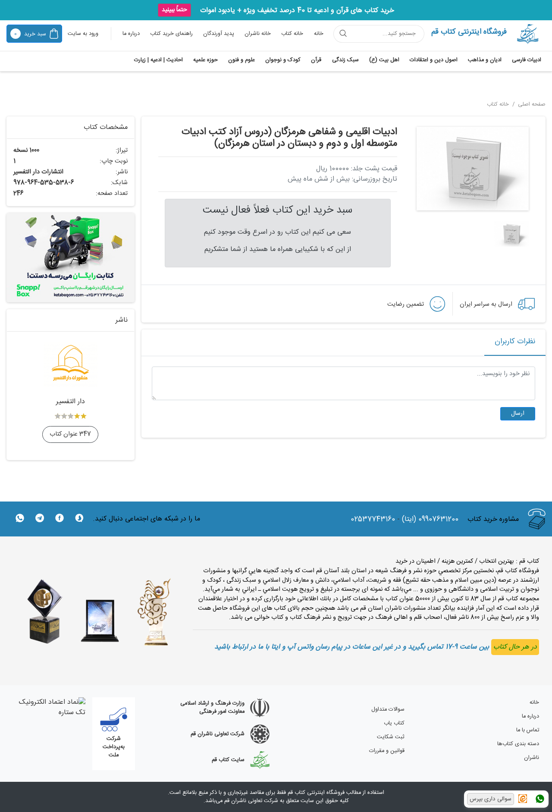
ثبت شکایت (391, 737)
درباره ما (131, 33)
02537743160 (373, 519)
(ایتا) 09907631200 (430, 519)
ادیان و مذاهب (485, 60)
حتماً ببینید (174, 10)
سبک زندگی (345, 60)
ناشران (531, 757)
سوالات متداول (388, 709)
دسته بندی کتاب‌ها (518, 744)
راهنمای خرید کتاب (171, 33)
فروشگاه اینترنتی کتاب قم (469, 32)
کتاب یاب (394, 723)
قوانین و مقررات (387, 751)
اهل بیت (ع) (384, 60)
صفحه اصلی (531, 104)
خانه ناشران (258, 33)
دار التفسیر (70, 402)
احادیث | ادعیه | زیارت (158, 60)
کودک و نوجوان (283, 60)
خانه (318, 33)
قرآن (316, 60)
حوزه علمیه (205, 60)
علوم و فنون (241, 60)
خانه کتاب (292, 33)
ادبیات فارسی (526, 60)
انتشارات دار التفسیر (38, 172)
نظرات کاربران (515, 341)
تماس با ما (527, 730)
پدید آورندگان (218, 33)
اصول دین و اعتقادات (434, 60)
